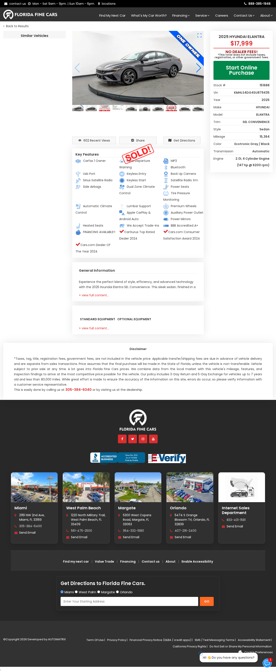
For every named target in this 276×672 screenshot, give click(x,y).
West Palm (87, 592)
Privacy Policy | (117, 640)
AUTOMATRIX (56, 639)
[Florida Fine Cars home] (138, 422)
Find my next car (112, 15)
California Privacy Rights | (190, 646)
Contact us (151, 561)
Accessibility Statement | (255, 640)
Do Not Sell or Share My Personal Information (241, 646)
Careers (221, 15)
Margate (127, 508)
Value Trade (104, 561)
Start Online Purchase (241, 70)
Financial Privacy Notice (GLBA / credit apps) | (161, 640)
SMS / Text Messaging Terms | (215, 640)
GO (206, 601)
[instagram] (143, 439)
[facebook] (122, 439)
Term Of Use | (95, 640)
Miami (20, 508)
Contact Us (243, 15)
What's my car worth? (149, 15)
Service (201, 15)
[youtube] (153, 439)
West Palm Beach (83, 508)
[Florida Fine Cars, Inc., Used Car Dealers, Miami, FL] (117, 458)
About (265, 15)
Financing (179, 15)
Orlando (178, 508)
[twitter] (132, 439)
